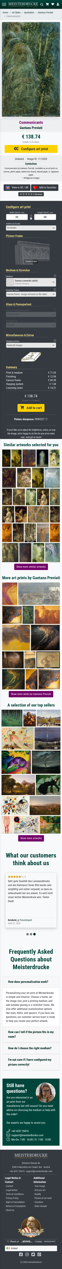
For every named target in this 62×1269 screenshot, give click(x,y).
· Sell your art (39, 1190)
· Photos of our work (43, 1198)
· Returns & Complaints (15, 1206)
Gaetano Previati (45, 12)
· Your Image (39, 1186)
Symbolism (29, 12)
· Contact (9, 1186)
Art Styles (16, 12)
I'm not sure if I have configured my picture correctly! (29, 1062)
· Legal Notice (11, 1190)
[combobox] (31, 227)
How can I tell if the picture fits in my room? (31, 1034)
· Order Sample (40, 1206)
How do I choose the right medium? (30, 1048)
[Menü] (4, 4)
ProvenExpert (26, 920)
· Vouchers (38, 1202)
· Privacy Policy (12, 1198)
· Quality (37, 1194)
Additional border (13, 223)
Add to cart (33, 408)
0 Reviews (37, 194)
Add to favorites (46, 187)
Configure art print (33, 149)
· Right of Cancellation (15, 1202)
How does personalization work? (28, 982)
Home (5, 12)
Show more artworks (31, 838)
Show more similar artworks (31, 566)
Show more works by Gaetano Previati (31, 694)
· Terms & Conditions (14, 1194)
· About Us (9, 1210)
